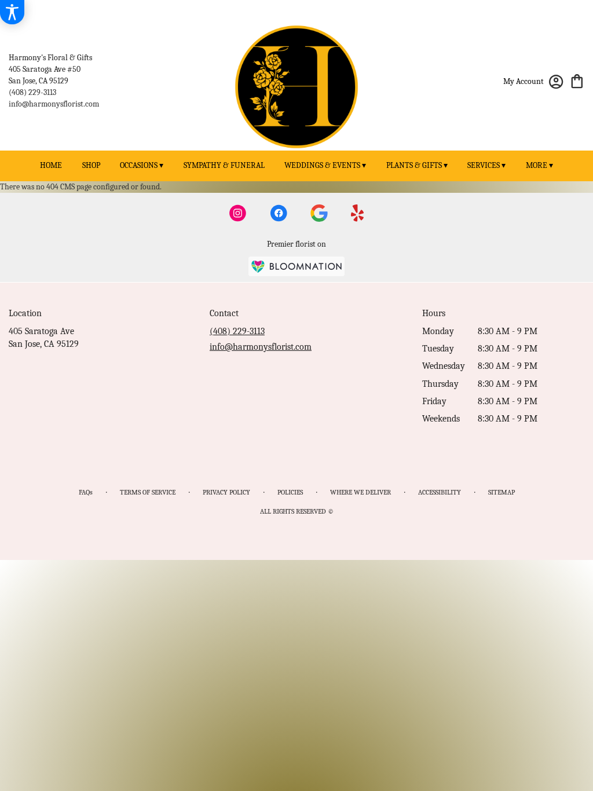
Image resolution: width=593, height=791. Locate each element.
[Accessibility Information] (12, 12)
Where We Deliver (360, 492)
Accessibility (439, 492)
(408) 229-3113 (32, 92)
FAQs (86, 492)
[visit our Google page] (319, 213)
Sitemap (501, 492)
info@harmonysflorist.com (54, 104)
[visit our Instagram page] (238, 213)
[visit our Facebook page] (278, 213)
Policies (290, 492)
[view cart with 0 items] (577, 80)
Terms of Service (147, 492)
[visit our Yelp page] (357, 213)
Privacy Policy (226, 492)
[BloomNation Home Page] (296, 266)
